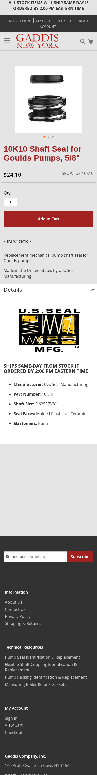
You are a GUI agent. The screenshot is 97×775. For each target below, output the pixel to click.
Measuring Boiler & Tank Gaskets (35, 684)
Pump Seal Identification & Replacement (42, 657)
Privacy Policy (17, 616)
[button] (44, 137)
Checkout (63, 21)
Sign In (11, 718)
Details (13, 289)
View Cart (14, 725)
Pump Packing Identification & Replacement (46, 677)
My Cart (43, 21)
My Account (20, 21)
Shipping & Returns (23, 623)
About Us (13, 602)
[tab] (48, 289)
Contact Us (15, 609)
